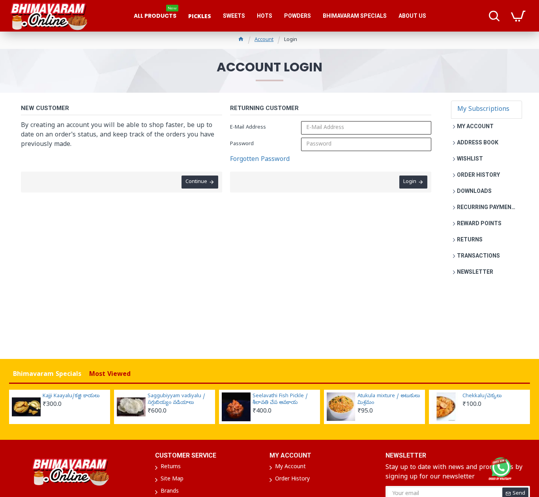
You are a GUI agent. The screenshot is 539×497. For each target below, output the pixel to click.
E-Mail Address (248, 127)
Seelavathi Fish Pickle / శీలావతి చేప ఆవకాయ (280, 399)
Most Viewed (110, 374)
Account (264, 40)
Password (242, 144)
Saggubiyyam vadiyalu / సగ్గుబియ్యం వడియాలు (176, 399)
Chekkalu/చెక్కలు (482, 396)
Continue (196, 182)
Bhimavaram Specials (47, 374)
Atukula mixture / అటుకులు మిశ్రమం (388, 399)
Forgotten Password (260, 159)
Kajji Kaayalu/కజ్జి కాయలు (71, 396)
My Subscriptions (483, 109)
